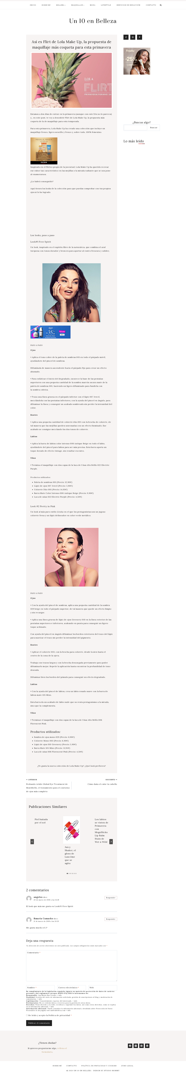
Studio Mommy (112, 1071)
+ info (59, 995)
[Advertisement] (71, 213)
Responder (110, 898)
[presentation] (71, 830)
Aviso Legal (127, 1066)
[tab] (67, 873)
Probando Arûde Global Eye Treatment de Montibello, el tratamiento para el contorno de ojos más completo (48, 786)
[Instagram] (136, 1046)
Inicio (33, 5)
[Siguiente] (111, 841)
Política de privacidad (59, 1015)
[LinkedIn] (147, 1046)
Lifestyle (106, 5)
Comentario (33, 952)
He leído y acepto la (50, 1015)
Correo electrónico (68, 987)
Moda (92, 5)
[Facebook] (130, 1046)
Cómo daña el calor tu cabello (102, 782)
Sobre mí (46, 5)
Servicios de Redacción (128, 5)
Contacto (151, 5)
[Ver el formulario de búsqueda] (160, 5)
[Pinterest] (141, 1046)
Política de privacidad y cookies (99, 1066)
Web (92, 987)
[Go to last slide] (32, 841)
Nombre (32, 987)
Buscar (153, 127)
